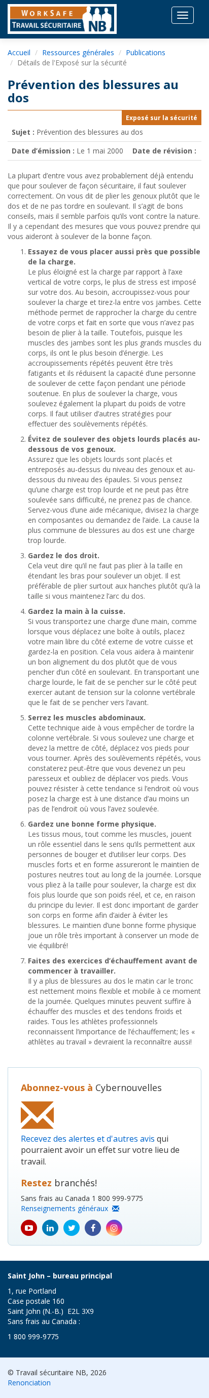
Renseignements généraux (66, 1208)
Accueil (19, 52)
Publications (145, 52)
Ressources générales (78, 52)
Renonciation (29, 1382)
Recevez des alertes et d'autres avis (88, 1138)
